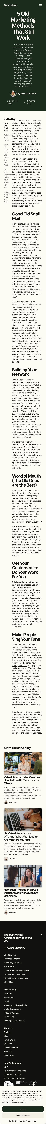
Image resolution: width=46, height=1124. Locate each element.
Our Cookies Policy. (15, 1121)
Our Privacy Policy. (29, 1121)
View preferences (23, 1116)
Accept (23, 1109)
